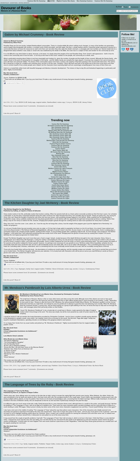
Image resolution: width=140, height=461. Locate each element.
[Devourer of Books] (70, 22)
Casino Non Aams (60, 167)
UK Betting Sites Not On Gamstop (60, 132)
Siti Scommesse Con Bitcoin (60, 173)
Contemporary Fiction (93, 269)
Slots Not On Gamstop (60, 142)
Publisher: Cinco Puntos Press (61, 365)
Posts (126, 7)
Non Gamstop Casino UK (60, 127)
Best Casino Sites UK (60, 150)
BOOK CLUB (22, 77)
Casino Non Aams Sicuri (60, 185)
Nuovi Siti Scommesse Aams (60, 191)
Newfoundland (51, 102)
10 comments (32, 272)
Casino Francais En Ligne (60, 198)
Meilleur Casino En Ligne (60, 182)
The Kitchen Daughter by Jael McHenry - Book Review (42, 202)
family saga (31, 102)
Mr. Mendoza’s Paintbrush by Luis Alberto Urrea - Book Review (48, 287)
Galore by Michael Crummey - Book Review (34, 34)
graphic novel (25, 365)
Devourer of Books (16, 8)
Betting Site (60, 153)
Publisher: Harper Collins (47, 444)
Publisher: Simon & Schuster (54, 269)
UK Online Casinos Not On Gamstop (60, 125)
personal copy (46, 365)
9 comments (32, 447)
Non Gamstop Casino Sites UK (60, 134)
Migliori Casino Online (60, 171)
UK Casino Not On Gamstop (60, 152)
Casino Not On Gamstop (60, 124)
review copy (61, 102)
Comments (134, 7)
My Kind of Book (98, 365)
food (32, 269)
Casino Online (60, 148)
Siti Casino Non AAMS (60, 193)
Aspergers (22, 269)
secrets (75, 269)
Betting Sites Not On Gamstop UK (60, 130)
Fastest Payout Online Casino (60, 144)
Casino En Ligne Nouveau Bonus (60, 178)
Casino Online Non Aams (60, 187)
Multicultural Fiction (85, 365)
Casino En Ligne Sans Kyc (60, 177)
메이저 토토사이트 (60, 175)
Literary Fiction (87, 102)
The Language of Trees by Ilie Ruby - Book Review (39, 384)
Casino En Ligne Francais (60, 195)
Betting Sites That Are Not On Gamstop (60, 140)
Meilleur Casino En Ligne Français (60, 168)
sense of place (69, 444)
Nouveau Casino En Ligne (60, 196)
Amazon (6, 333)
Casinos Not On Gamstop (60, 139)
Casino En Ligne (60, 170)
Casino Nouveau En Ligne (60, 180)
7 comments (32, 369)
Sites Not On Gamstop (60, 157)
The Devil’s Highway (11, 340)
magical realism (41, 102)
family (28, 269)
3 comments (32, 106)
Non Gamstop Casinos (60, 162)
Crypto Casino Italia (60, 183)
